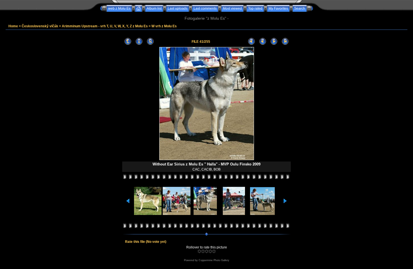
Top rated (255, 8)
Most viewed (232, 8)
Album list (154, 8)
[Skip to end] (285, 41)
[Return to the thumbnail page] (127, 41)
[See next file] (274, 41)
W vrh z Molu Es (164, 26)
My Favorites (278, 8)
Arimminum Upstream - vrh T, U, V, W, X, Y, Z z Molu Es (105, 26)
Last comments (205, 8)
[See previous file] (262, 41)
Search (299, 8)
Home (13, 26)
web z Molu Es (119, 8)
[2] (203, 251)
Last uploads (177, 8)
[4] (210, 251)
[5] (214, 251)
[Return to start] (251, 41)
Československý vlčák (40, 26)
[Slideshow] (150, 41)
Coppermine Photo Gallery (214, 260)
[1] (199, 251)
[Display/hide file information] (139, 41)
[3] (206, 251)
